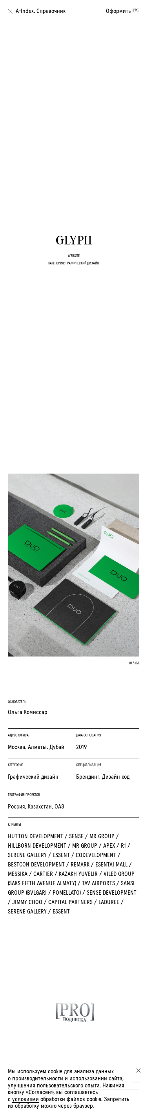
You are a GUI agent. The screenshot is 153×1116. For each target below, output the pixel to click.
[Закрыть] (138, 1070)
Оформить (122, 11)
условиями (25, 1099)
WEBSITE (74, 256)
